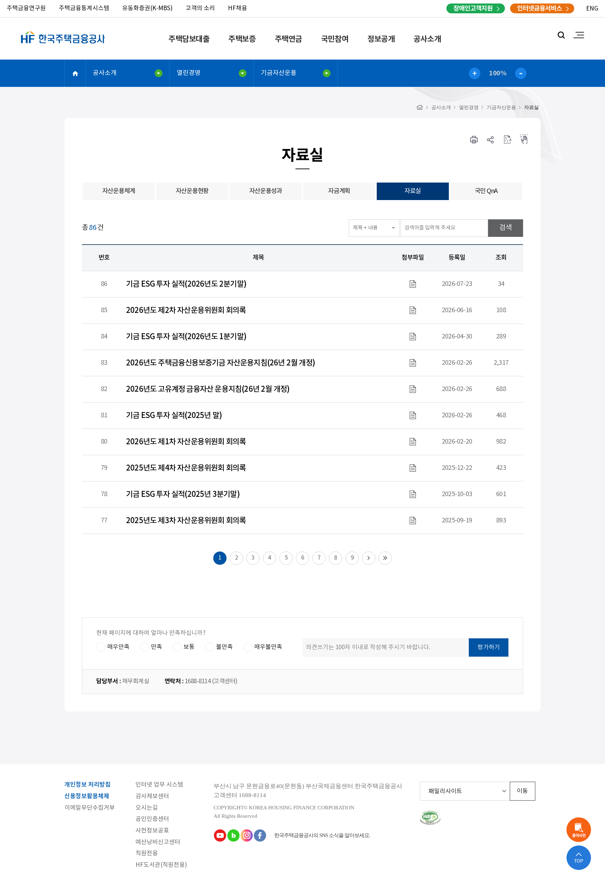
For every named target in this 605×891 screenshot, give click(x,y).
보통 (189, 647)
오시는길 (146, 808)
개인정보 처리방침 (87, 785)
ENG (592, 8)
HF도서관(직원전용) (161, 865)
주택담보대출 (188, 39)
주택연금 (288, 39)
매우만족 (118, 647)
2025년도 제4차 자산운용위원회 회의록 (186, 468)
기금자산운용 (279, 73)
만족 (156, 647)
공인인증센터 (152, 819)
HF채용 (237, 8)
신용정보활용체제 (86, 796)
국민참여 (334, 39)
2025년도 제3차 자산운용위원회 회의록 (186, 520)
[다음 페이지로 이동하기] (368, 558)
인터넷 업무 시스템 (159, 785)
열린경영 (189, 73)
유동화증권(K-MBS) (147, 8)
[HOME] (419, 107)
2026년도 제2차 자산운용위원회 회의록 (186, 310)
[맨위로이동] (578, 857)
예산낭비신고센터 (157, 842)
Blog (233, 835)
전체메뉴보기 (578, 35)
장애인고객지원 (473, 8)
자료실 (531, 107)
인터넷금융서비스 (539, 8)
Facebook (259, 835)
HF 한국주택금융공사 (63, 46)
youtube (220, 835)
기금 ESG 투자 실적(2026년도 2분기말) (186, 284)
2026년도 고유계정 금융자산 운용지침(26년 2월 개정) (208, 389)
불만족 (224, 647)
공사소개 (427, 39)
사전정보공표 (152, 831)
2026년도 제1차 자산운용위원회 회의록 (186, 441)
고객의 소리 (200, 8)
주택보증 (242, 39)
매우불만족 (268, 647)
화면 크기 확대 (474, 73)
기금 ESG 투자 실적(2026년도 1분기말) (186, 336)
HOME (75, 73)
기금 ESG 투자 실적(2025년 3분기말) (183, 494)
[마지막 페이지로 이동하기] (385, 558)
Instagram (246, 835)
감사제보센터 (152, 796)
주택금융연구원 (26, 8)
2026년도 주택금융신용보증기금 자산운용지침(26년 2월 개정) (220, 363)
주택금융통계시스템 (84, 8)
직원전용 (146, 853)
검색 (561, 35)
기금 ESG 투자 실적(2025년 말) (174, 415)
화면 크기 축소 (521, 73)
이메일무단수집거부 (89, 808)
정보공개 (381, 39)
